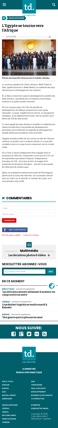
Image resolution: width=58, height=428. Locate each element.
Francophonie (9, 419)
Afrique (5, 385)
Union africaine (16, 18)
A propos (35, 405)
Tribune (6, 422)
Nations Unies (9, 415)
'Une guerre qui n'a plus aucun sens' (22, 317)
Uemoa (5, 412)
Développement (38, 392)
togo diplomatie (28, 362)
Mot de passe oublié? (11, 235)
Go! (51, 271)
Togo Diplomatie (29, 15)
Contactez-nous (39, 408)
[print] (50, 37)
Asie (4, 392)
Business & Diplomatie (41, 395)
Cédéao (5, 408)
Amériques (7, 399)
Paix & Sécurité (38, 388)
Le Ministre (29, 368)
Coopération (37, 399)
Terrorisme (36, 385)
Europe (6, 314)
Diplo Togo (8, 289)
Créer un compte (31, 235)
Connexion (9, 220)
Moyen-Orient (9, 395)
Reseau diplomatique (29, 372)
